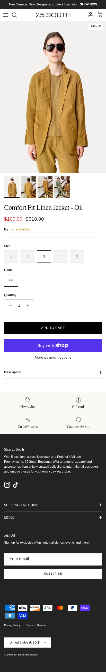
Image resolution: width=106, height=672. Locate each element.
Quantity (10, 295)
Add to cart (53, 328)
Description (12, 372)
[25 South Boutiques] (53, 15)
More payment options (53, 357)
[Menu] (5, 15)
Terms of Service (36, 625)
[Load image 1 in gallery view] (53, 97)
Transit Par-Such (20, 229)
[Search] (17, 15)
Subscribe (53, 573)
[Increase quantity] (29, 305)
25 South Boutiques (26, 654)
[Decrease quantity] (8, 305)
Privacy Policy (12, 625)
